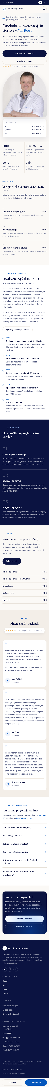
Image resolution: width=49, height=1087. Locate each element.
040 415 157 (9, 2)
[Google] (15, 969)
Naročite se (36, 1082)
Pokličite (12, 1082)
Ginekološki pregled (16, 36)
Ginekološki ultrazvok (17, 48)
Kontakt (6, 993)
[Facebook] (5, 969)
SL (40, 2)
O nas (5, 985)
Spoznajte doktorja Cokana (17, 330)
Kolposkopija (13, 42)
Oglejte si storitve (24, 61)
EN (45, 2)
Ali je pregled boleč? (12, 835)
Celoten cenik (12, 561)
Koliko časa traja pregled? (15, 844)
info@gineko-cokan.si (25, 818)
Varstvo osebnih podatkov (12, 1070)
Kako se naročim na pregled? (17, 827)
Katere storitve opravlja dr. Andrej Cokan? (20, 862)
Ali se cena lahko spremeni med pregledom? (18, 873)
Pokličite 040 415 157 (25, 927)
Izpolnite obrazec (24, 919)
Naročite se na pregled (24, 53)
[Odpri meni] (44, 8)
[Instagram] (10, 969)
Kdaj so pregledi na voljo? (15, 852)
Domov (5, 981)
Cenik (5, 989)
